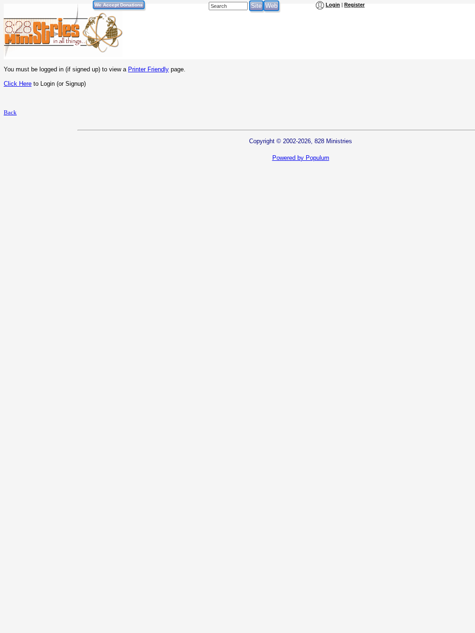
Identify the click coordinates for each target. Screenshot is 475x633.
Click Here (18, 83)
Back (10, 112)
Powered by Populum (300, 157)
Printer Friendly (148, 69)
